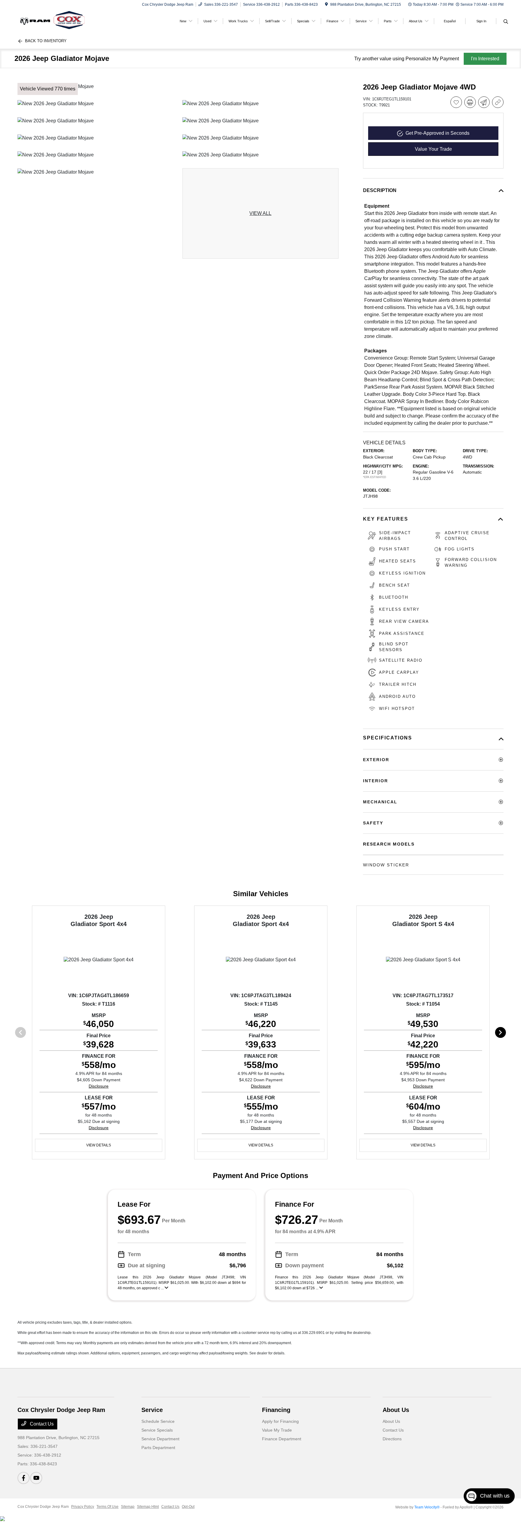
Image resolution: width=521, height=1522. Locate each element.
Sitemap (127, 1507)
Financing (276, 1410)
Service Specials (157, 1430)
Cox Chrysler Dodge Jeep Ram (43, 1507)
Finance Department (281, 1438)
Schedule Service (158, 1421)
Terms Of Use (107, 1507)
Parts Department (158, 1447)
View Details (98, 1145)
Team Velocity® (427, 1507)
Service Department (160, 1438)
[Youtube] (36, 1478)
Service (152, 1410)
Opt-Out (188, 1507)
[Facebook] (23, 1478)
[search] (506, 22)
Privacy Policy (82, 1507)
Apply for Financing (280, 1421)
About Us (396, 1410)
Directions (392, 1438)
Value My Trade (277, 1430)
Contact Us (41, 1423)
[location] (326, 4)
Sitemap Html (148, 1507)
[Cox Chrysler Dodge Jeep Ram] (69, 20)
